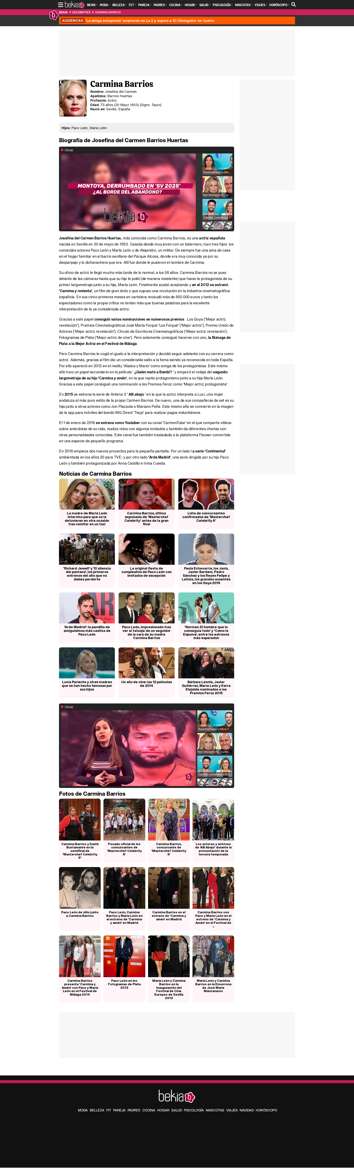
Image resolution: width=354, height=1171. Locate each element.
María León (98, 127)
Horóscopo (266, 1110)
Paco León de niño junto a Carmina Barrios (79, 914)
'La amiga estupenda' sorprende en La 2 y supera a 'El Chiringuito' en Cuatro (138, 20)
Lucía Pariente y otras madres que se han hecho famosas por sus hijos (87, 685)
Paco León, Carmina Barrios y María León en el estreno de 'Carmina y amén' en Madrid (124, 917)
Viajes (232, 1110)
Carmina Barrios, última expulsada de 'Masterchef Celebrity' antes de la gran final (146, 518)
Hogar (163, 1110)
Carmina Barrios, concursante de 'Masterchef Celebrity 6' (168, 849)
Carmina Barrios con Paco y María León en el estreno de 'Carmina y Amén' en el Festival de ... (213, 919)
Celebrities (81, 12)
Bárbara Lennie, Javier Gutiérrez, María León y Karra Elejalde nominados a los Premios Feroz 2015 (206, 687)
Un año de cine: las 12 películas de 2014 (146, 683)
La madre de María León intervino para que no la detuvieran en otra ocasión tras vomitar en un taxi (87, 518)
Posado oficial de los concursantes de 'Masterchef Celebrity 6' (124, 849)
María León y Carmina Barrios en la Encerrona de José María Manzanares (213, 985)
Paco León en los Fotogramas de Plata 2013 (124, 984)
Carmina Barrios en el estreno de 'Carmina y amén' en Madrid (169, 915)
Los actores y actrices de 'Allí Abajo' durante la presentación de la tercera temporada (213, 849)
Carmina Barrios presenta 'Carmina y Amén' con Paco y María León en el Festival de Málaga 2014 (80, 987)
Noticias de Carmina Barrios (95, 474)
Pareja (119, 1110)
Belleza (97, 1110)
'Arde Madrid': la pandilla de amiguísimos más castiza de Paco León (87, 631)
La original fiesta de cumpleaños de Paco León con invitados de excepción (147, 572)
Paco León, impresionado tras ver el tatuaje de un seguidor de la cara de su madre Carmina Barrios (146, 632)
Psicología (194, 1110)
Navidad (247, 1110)
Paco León (79, 127)
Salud (176, 1110)
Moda (83, 1110)
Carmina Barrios (108, 12)
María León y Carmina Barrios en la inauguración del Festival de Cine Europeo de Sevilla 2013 (168, 989)
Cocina (148, 1110)
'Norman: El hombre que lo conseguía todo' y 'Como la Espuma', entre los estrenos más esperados (206, 632)
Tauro (156, 104)
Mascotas (215, 1110)
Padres (134, 1110)
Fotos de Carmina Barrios (92, 794)
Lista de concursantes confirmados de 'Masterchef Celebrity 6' (206, 517)
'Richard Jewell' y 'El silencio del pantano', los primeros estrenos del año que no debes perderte (87, 574)
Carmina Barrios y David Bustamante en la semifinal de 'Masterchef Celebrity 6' (79, 851)
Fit (108, 1110)
